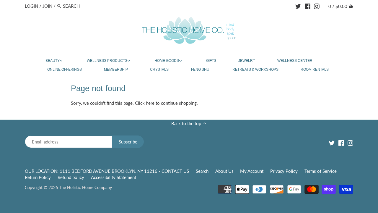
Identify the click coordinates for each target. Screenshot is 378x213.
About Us (224, 171)
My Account (251, 171)
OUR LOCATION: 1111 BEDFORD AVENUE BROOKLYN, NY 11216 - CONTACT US (107, 171)
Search (202, 171)
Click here (144, 103)
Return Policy (38, 177)
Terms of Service (320, 171)
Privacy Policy (284, 171)
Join (47, 6)
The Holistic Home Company (85, 187)
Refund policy (71, 177)
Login (31, 6)
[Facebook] (307, 5)
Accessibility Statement (113, 177)
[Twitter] (298, 5)
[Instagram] (317, 5)
